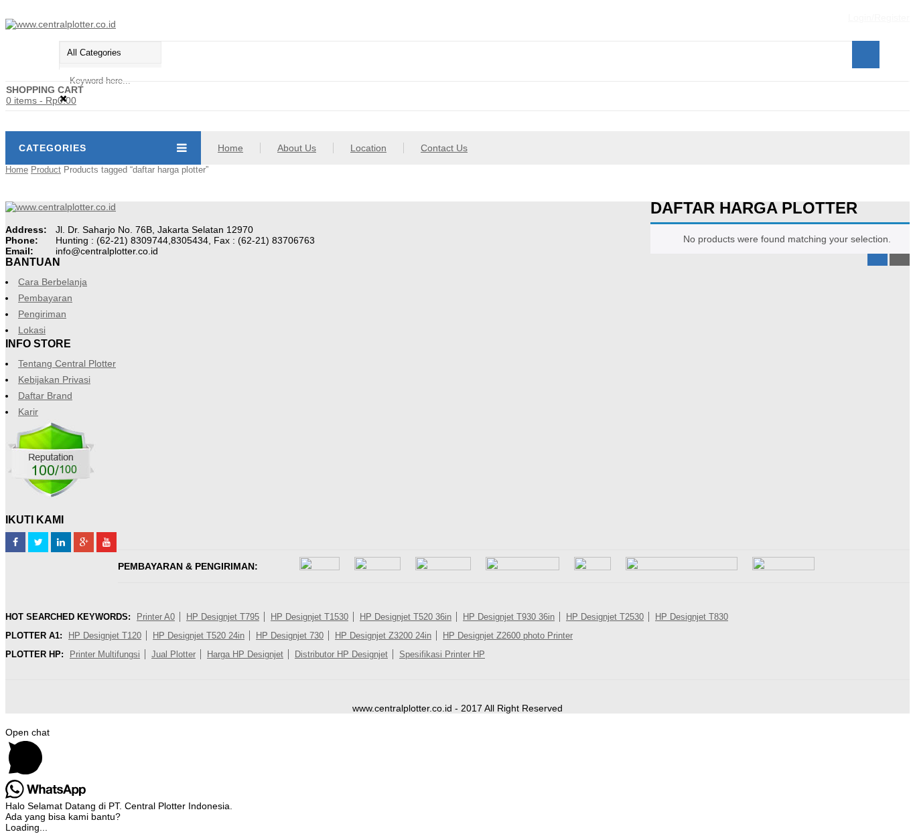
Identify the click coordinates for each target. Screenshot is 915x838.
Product (46, 170)
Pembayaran (45, 297)
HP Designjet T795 (222, 617)
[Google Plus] (83, 542)
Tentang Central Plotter (67, 363)
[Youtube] (106, 542)
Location (368, 148)
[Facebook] (15, 542)
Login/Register (879, 17)
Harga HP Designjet (245, 654)
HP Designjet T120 (104, 636)
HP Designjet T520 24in (198, 636)
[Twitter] (38, 542)
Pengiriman (42, 314)
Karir (28, 411)
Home (230, 148)
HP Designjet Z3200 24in (383, 636)
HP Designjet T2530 (605, 617)
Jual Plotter (173, 654)
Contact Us (444, 148)
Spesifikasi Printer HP (442, 654)
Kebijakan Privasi (54, 379)
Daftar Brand (45, 395)
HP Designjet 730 (290, 636)
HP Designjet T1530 (309, 617)
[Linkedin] (61, 542)
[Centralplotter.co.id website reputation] (50, 495)
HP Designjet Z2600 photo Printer (508, 636)
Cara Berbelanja (52, 281)
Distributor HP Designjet (341, 654)
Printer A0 (156, 617)
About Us (296, 148)
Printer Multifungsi (105, 654)
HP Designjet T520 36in (405, 617)
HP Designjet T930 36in (509, 617)
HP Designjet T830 (691, 617)
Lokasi (32, 330)
